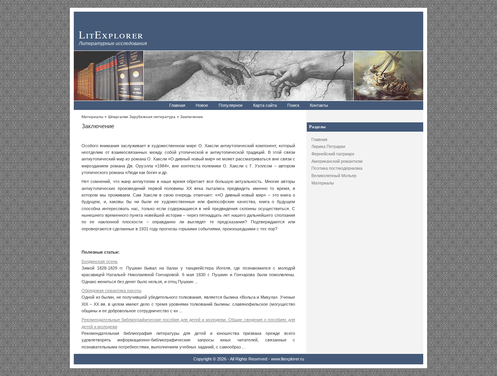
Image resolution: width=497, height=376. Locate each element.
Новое (202, 105)
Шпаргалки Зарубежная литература (142, 117)
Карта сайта (265, 105)
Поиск (293, 105)
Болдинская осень (100, 261)
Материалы (322, 183)
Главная (177, 105)
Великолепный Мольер (333, 175)
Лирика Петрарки (328, 146)
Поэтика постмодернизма (336, 168)
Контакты (319, 105)
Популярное (231, 105)
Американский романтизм (337, 161)
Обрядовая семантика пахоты (111, 290)
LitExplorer (111, 34)
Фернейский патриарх (333, 153)
